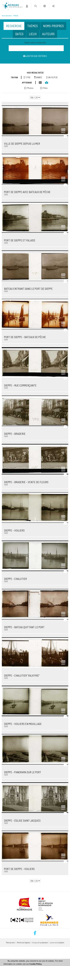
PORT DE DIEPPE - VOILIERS (19, 868)
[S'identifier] (27, 6)
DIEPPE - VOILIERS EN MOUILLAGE (23, 723)
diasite (61, 942)
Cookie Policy (35, 964)
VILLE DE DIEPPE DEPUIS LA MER (22, 143)
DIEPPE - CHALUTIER (15, 578)
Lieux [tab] (33, 34)
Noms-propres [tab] (53, 26)
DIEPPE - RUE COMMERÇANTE (20, 385)
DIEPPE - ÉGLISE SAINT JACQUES (22, 820)
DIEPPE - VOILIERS (14, 530)
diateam (45, 942)
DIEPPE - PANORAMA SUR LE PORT (22, 772)
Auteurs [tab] (48, 34)
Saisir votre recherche (35, 42)
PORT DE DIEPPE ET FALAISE (19, 240)
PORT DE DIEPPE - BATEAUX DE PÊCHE (25, 337)
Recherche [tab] (14, 26)
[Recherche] (35, 6)
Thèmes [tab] (32, 26)
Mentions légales (23, 942)
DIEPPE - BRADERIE (14, 433)
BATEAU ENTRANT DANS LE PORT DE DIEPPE (28, 288)
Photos (30, 88)
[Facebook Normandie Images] (35, 933)
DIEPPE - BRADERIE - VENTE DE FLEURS (26, 482)
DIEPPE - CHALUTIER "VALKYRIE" (22, 675)
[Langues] (44, 6)
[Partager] (53, 6)
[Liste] (39, 82)
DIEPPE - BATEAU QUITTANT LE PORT (24, 627)
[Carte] (45, 82)
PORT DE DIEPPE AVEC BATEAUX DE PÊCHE (27, 192)
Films (45, 88)
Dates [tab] (19, 34)
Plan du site (10, 942)
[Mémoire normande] (12, 6)
